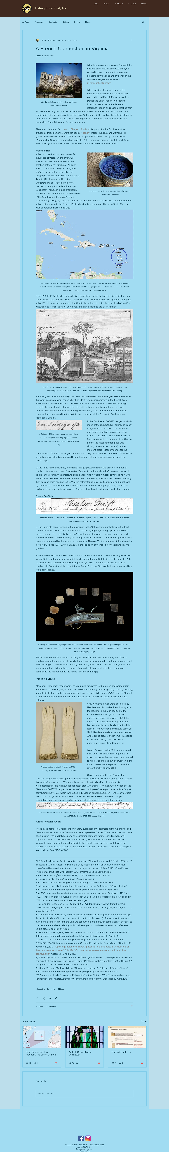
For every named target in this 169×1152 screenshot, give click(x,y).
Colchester (53, 22)
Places (88, 22)
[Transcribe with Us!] (127, 1037)
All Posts (25, 22)
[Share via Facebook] (37, 998)
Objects (66, 22)
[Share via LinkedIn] (50, 998)
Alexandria (39, 22)
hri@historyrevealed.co (84, 1149)
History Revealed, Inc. (51, 8)
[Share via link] (56, 998)
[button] (143, 22)
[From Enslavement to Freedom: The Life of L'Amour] (42, 1037)
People (77, 22)
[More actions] (131, 40)
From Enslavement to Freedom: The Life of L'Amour (41, 1053)
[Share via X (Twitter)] (43, 998)
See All (144, 1021)
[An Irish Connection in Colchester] (84, 1037)
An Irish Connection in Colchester (80, 1053)
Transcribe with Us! (121, 1052)
